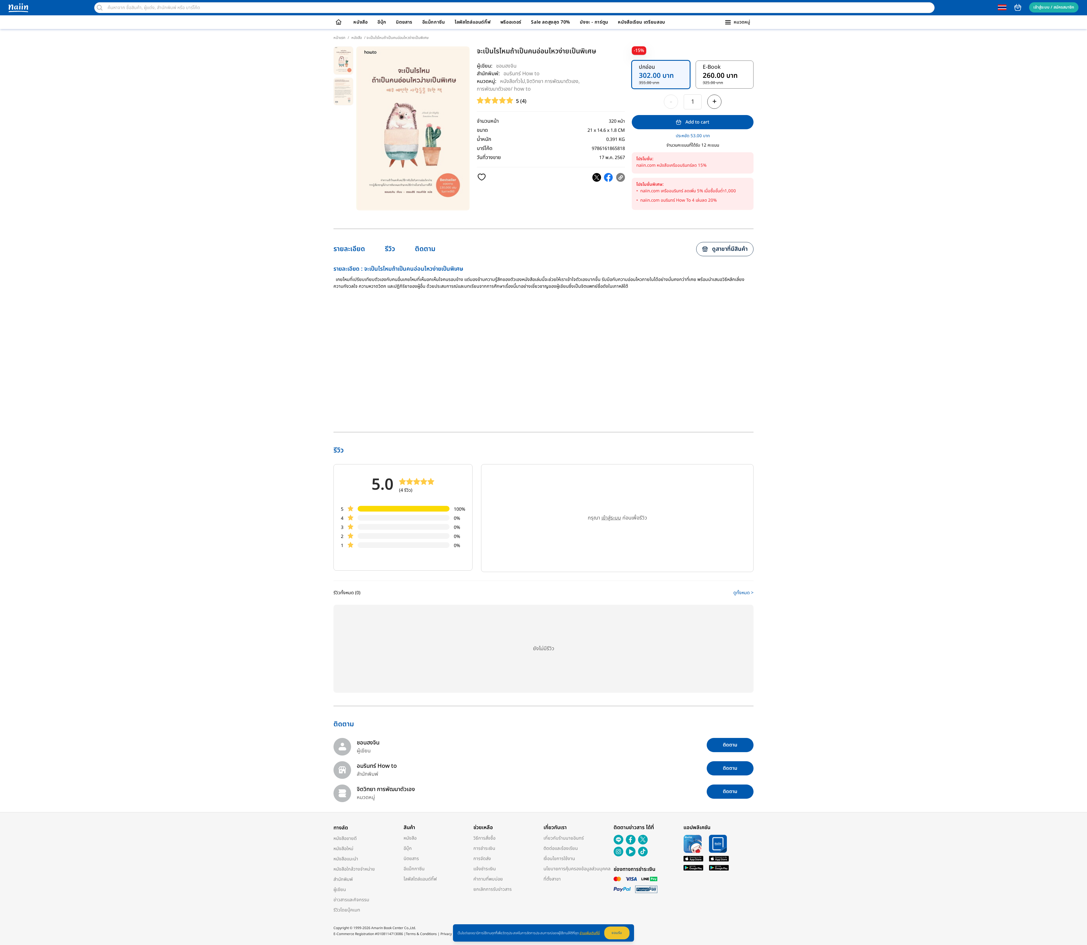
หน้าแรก (339, 38)
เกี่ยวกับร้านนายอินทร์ (564, 838)
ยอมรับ (617, 932)
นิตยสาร (404, 22)
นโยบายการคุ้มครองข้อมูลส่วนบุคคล (577, 868)
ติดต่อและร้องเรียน (561, 848)
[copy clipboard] (620, 177)
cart (1017, 7)
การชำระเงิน (484, 848)
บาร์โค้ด (484, 148)
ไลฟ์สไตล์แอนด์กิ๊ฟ (472, 22)
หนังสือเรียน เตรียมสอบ (641, 22)
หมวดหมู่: (486, 81)
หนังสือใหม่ (343, 848)
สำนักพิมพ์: (488, 74)
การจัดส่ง (482, 858)
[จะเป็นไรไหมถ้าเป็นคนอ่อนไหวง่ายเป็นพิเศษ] (596, 177)
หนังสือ (360, 22)
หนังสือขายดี (345, 838)
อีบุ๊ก (381, 22)
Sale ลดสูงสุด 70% (550, 22)
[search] (100, 8)
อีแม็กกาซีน (433, 22)
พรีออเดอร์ (510, 22)
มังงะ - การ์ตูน (594, 22)
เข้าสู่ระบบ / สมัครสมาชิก (1053, 7)
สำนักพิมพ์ (343, 879)
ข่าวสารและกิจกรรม (351, 899)
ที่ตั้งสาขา (552, 879)
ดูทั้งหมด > (743, 592)
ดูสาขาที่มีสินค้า (730, 249)
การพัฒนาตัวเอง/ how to (504, 88)
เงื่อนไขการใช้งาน (559, 858)
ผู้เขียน (339, 889)
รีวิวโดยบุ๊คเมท (346, 910)
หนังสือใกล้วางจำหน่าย (354, 869)
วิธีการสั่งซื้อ (484, 838)
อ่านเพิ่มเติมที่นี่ (590, 933)
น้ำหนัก (484, 139)
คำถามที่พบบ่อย (488, 879)
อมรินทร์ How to (521, 73)
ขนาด (482, 130)
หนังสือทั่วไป (512, 81)
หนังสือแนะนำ (345, 859)
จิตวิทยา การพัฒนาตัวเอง (552, 81)
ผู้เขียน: (484, 66)
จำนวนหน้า (488, 121)
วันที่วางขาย (489, 157)
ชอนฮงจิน (506, 66)
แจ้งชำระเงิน (484, 868)
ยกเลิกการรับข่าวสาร (492, 889)
